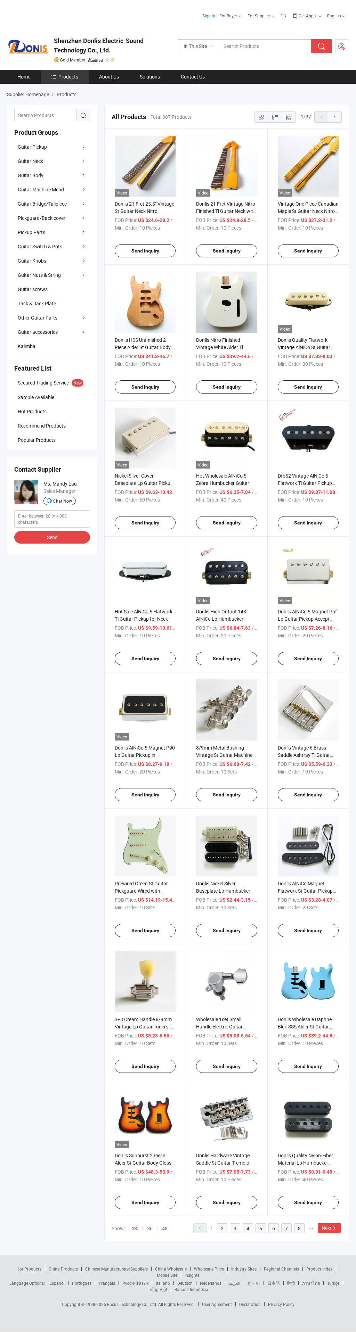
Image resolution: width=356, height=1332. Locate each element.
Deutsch (185, 1283)
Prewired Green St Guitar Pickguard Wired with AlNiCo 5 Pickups (141, 890)
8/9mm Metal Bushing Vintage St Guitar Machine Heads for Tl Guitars (224, 755)
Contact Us (193, 76)
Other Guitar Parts (37, 317)
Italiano (163, 1283)
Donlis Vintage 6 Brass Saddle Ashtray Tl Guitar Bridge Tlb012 (304, 755)
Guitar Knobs (32, 260)
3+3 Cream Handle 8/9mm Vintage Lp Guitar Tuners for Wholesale (145, 1026)
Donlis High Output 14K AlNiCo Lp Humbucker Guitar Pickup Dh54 (221, 618)
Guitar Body (30, 175)
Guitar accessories (38, 332)
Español (57, 1283)
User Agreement (217, 1304)
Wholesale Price (209, 1269)
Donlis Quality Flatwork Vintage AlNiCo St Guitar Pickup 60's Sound (304, 347)
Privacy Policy (281, 1304)
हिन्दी (291, 1283)
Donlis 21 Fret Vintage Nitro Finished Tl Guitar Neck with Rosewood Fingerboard (226, 211)
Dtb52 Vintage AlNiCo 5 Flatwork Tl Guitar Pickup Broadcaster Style (305, 483)
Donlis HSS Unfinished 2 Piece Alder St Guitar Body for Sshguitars (143, 347)
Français (107, 1283)
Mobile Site (167, 1275)
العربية (234, 1283)
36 (150, 1228)
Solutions (150, 76)
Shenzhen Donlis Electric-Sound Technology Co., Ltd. (99, 45)
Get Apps (307, 15)
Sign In (208, 15)
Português (81, 1283)
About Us (109, 76)
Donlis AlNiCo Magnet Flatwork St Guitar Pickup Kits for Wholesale (305, 890)
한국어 (254, 1283)
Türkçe (333, 1283)
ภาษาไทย (311, 1283)
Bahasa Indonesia (191, 1289)
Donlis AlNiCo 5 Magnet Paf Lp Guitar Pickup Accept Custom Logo (307, 618)
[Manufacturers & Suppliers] (51, 14)
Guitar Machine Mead (41, 189)
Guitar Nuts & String (39, 275)
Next (327, 1228)
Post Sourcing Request (341, 46)
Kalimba (26, 346)
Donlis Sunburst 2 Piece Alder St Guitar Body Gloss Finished (143, 1162)
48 (165, 1228)
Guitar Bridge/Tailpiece (42, 203)
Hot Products (28, 1269)
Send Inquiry (145, 251)
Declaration (250, 1304)
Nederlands (210, 1283)
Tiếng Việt (157, 1289)
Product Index (319, 1269)
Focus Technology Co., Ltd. (132, 1304)
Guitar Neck (30, 161)
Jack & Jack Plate (37, 303)
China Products (63, 1269)
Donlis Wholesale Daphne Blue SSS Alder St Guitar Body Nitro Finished (305, 1026)
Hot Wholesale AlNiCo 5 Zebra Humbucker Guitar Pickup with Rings (222, 483)
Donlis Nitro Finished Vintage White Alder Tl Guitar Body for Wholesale (224, 347)
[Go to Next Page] (334, 117)
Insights (192, 1275)
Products (68, 76)
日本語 (273, 1283)
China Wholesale (171, 1269)
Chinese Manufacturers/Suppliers (116, 1269)
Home (23, 76)
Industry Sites (244, 1269)
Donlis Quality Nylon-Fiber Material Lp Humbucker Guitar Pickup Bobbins (305, 1162)
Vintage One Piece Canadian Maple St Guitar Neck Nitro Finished (308, 211)
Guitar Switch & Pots (40, 246)
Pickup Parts (31, 232)
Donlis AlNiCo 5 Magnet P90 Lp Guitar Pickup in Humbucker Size (145, 755)
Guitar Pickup (32, 146)
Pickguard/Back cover (41, 218)
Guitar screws (33, 289)
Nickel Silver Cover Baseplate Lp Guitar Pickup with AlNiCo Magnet (144, 483)
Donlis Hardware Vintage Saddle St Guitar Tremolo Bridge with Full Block (223, 1162)
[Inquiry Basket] (284, 15)
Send (52, 537)
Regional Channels (281, 1269)
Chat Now (62, 501)
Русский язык (135, 1283)
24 (135, 1228)
